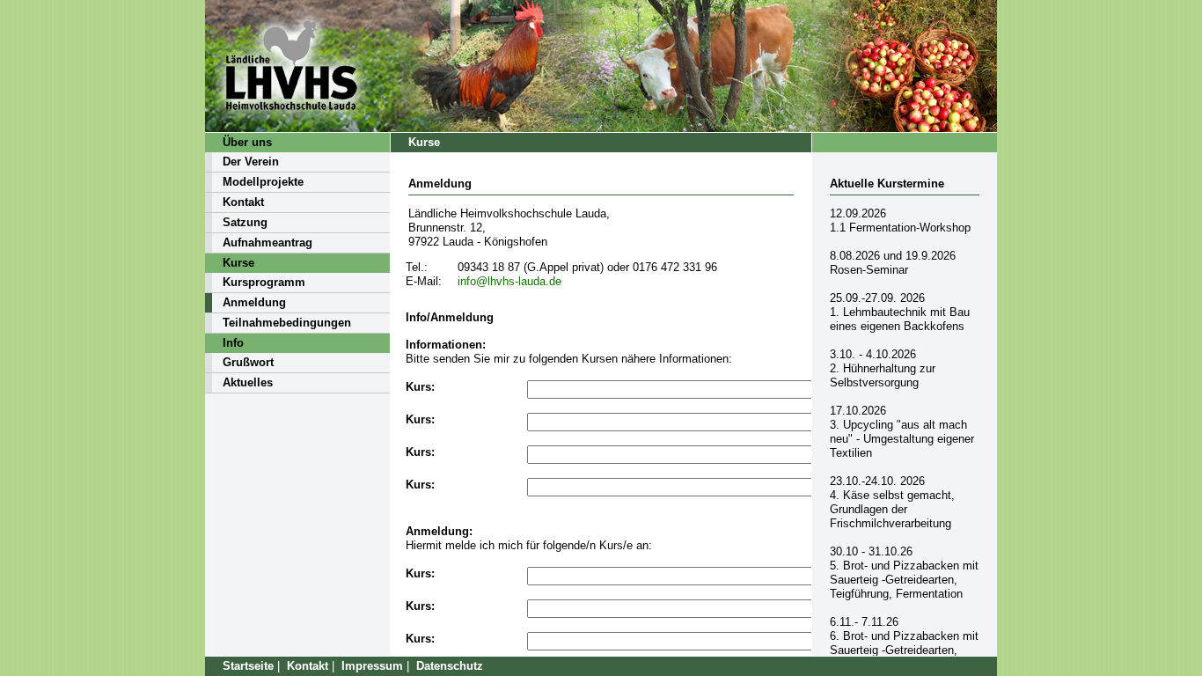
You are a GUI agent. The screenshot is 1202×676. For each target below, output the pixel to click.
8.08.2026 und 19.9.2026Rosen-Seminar (893, 262)
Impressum (372, 665)
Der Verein (251, 161)
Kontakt (243, 202)
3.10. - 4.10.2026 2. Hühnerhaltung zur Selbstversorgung (882, 368)
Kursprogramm (264, 282)
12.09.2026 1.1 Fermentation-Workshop (900, 220)
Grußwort (248, 362)
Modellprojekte (263, 181)
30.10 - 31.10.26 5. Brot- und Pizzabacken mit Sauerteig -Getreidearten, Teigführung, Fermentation (904, 572)
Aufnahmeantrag (267, 242)
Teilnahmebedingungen (287, 322)
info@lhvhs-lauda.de (509, 281)
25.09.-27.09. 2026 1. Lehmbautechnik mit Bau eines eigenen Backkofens (900, 312)
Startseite (248, 665)
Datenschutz (449, 665)
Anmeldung (254, 302)
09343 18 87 (489, 267)
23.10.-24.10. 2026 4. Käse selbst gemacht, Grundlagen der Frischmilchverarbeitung (892, 502)
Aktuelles (248, 382)
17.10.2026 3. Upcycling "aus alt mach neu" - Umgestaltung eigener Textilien (902, 431)
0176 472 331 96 (675, 267)
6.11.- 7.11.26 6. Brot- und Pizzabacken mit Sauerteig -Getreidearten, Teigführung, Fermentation (904, 643)
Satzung (245, 222)
